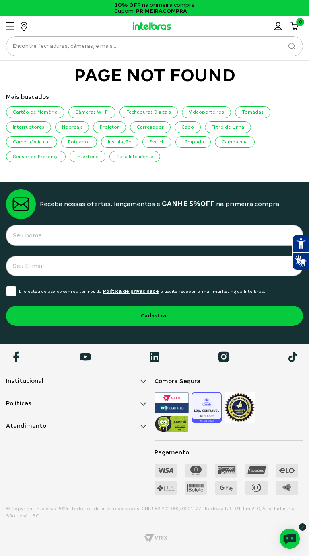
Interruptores (28, 127)
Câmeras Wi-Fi (92, 112)
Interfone (87, 156)
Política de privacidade (131, 291)
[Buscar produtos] (291, 46)
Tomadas (253, 112)
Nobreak (72, 127)
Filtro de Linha (228, 127)
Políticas (18, 403)
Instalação (120, 141)
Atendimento (26, 426)
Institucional (24, 381)
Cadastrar (155, 316)
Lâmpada (193, 141)
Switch (157, 141)
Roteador (79, 141)
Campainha (235, 141)
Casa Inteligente (134, 156)
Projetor (109, 127)
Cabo (187, 127)
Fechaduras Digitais (148, 112)
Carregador (150, 127)
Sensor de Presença (36, 156)
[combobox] (154, 48)
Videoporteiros (206, 112)
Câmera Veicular (31, 141)
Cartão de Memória (35, 112)
